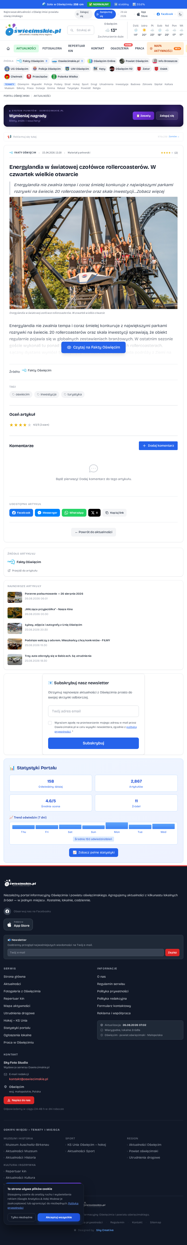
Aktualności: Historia (20, 1157)
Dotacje (40, 88)
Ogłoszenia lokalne (17, 1035)
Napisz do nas (21, 1100)
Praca (30, 88)
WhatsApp (77, 512)
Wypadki (36, 84)
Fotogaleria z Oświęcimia (22, 991)
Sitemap (155, 1222)
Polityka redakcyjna (112, 999)
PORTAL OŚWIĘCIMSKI (16, 96)
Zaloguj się (84, 14)
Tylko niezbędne (21, 1217)
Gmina (51, 88)
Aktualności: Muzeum (20, 1151)
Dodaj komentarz (161, 446)
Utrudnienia (106, 84)
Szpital (158, 84)
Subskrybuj (93, 743)
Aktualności (12, 984)
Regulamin (117, 1222)
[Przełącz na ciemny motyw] (180, 14)
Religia (97, 88)
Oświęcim (23, 84)
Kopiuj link (117, 512)
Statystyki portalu (17, 1028)
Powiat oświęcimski (142, 1151)
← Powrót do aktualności (93, 532)
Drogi (94, 84)
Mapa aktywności (17, 1006)
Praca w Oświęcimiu (19, 1042)
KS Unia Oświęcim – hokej (85, 1145)
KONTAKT (97, 48)
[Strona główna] (8, 48)
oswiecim (23, 394)
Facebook (23, 512)
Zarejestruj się (106, 14)
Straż (67, 84)
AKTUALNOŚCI (26, 48)
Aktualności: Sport (80, 1151)
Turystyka (73, 88)
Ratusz (61, 88)
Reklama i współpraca (114, 1013)
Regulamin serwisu (111, 984)
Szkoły (21, 88)
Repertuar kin (14, 999)
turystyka (75, 394)
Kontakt (137, 1222)
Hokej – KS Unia (15, 1020)
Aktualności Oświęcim (144, 1145)
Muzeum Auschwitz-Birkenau (26, 1145)
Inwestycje (122, 84)
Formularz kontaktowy (114, 1006)
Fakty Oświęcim (25, 153)
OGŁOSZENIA (121, 48)
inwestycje (49, 394)
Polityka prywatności (112, 991)
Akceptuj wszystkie (59, 1217)
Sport (85, 84)
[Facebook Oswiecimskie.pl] (7, 911)
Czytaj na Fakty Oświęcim (96, 347)
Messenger (50, 512)
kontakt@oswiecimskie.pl (28, 1079)
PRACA (139, 48)
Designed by (96, 1230)
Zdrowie (147, 84)
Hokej (76, 84)
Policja (48, 84)
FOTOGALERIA (52, 48)
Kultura (169, 84)
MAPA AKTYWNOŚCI (167, 48)
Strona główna (15, 977)
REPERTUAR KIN (76, 48)
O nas (101, 977)
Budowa (135, 84)
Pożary (58, 84)
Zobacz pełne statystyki (93, 852)
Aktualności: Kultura (19, 1178)
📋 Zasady (143, 115)
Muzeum (9, 88)
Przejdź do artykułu (24, 570)
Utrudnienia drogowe (19, 1013)
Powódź (86, 88)
